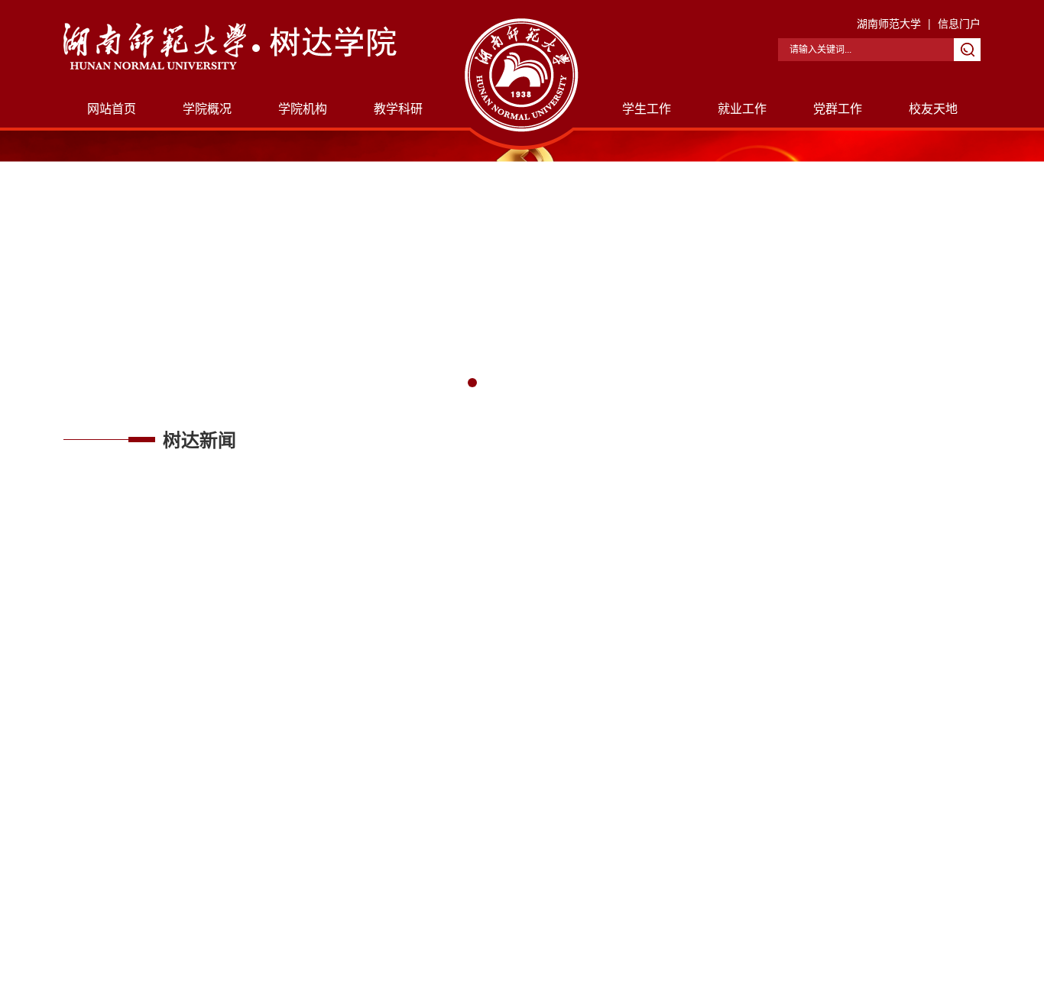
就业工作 (742, 108)
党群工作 (837, 108)
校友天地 (933, 108)
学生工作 (646, 108)
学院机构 (302, 108)
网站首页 (111, 108)
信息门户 (959, 23)
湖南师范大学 (889, 23)
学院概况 (207, 108)
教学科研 (398, 108)
